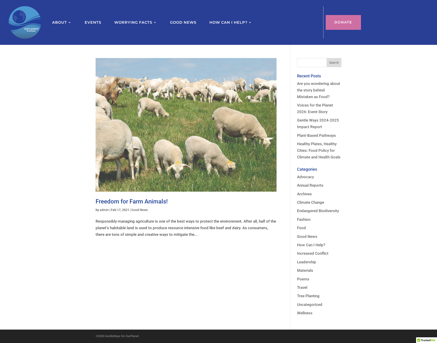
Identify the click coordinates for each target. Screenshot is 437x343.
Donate (343, 22)
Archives (304, 194)
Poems (303, 279)
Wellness (305, 313)
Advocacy (305, 177)
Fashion (303, 219)
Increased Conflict (312, 253)
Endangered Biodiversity (318, 210)
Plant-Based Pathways (316, 135)
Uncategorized (309, 304)
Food (301, 228)
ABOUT (59, 22)
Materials (305, 270)
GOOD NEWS (183, 22)
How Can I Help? (311, 245)
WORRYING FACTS (133, 22)
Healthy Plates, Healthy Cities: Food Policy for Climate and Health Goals (318, 150)
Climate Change (310, 202)
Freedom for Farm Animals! (132, 201)
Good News (139, 210)
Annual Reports (310, 185)
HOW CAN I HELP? (228, 22)
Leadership (306, 262)
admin (104, 210)
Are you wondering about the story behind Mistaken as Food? (318, 90)
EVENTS (93, 22)
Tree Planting (308, 296)
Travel (302, 287)
